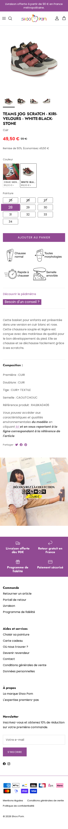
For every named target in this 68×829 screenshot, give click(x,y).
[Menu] (4, 18)
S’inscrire (15, 752)
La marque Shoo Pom (18, 694)
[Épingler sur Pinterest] (25, 444)
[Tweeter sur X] (16, 444)
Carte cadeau (13, 641)
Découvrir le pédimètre (19, 294)
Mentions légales (13, 800)
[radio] (11, 175)
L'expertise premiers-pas (21, 700)
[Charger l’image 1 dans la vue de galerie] (34, 59)
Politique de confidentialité (18, 806)
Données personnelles (19, 671)
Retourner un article (17, 593)
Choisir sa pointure (16, 634)
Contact (9, 659)
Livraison (9, 606)
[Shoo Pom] (34, 18)
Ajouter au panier (34, 237)
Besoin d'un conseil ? (22, 301)
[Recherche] (12, 18)
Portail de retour (14, 600)
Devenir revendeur (16, 653)
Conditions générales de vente (24, 665)
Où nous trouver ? (15, 647)
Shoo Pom (18, 816)
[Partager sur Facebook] (21, 444)
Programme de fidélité (19, 612)
